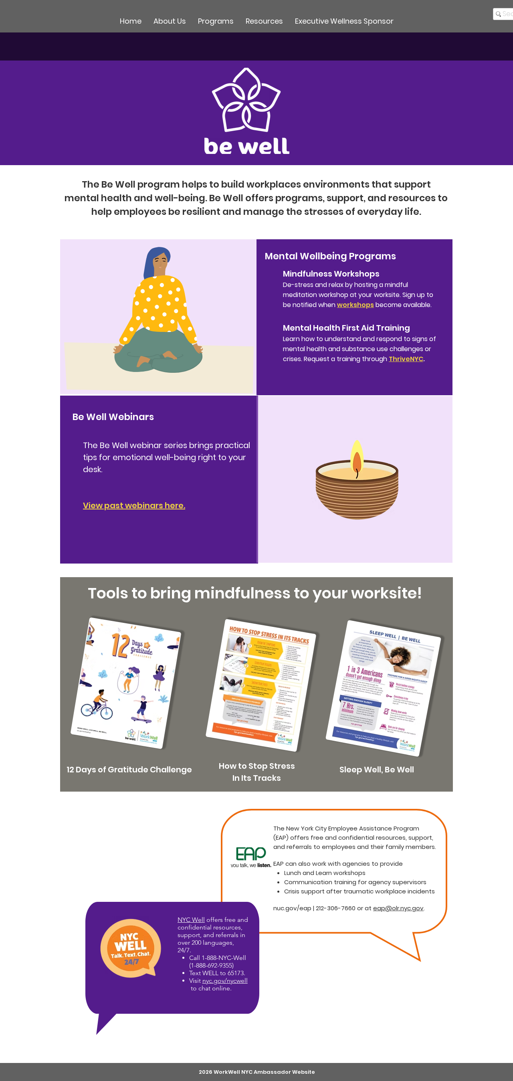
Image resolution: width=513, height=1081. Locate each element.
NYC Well (191, 919)
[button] (216, 21)
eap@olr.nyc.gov (398, 908)
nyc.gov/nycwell (225, 980)
